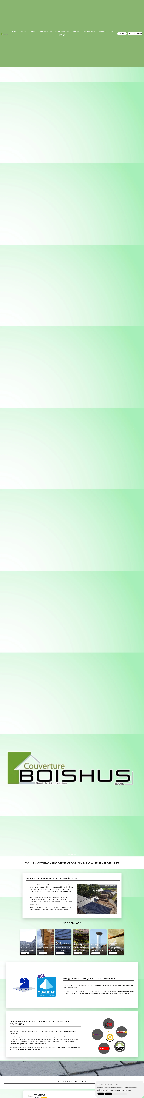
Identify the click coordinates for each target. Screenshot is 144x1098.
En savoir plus (25, 953)
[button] (66, 35)
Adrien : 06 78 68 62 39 (135, 33)
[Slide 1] (69, 854)
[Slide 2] (75, 854)
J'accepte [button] (101, 1094)
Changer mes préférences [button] (119, 1094)
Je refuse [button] (108, 1094)
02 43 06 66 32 (122, 33)
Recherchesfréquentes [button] (61, 35)
